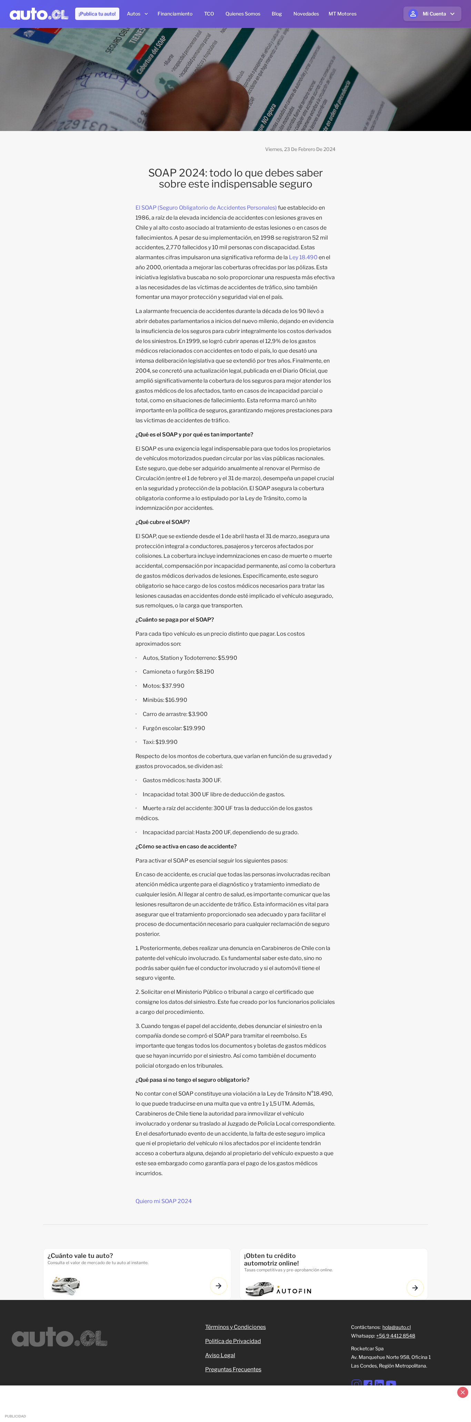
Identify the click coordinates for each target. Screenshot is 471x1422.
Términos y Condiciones (235, 1327)
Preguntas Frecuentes (233, 1369)
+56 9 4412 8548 (395, 1336)
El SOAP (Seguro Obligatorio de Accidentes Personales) (206, 207)
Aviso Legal (220, 1355)
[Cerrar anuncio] (462, 1392)
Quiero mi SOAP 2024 (164, 1201)
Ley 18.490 (303, 257)
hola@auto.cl (396, 1327)
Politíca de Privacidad (233, 1341)
